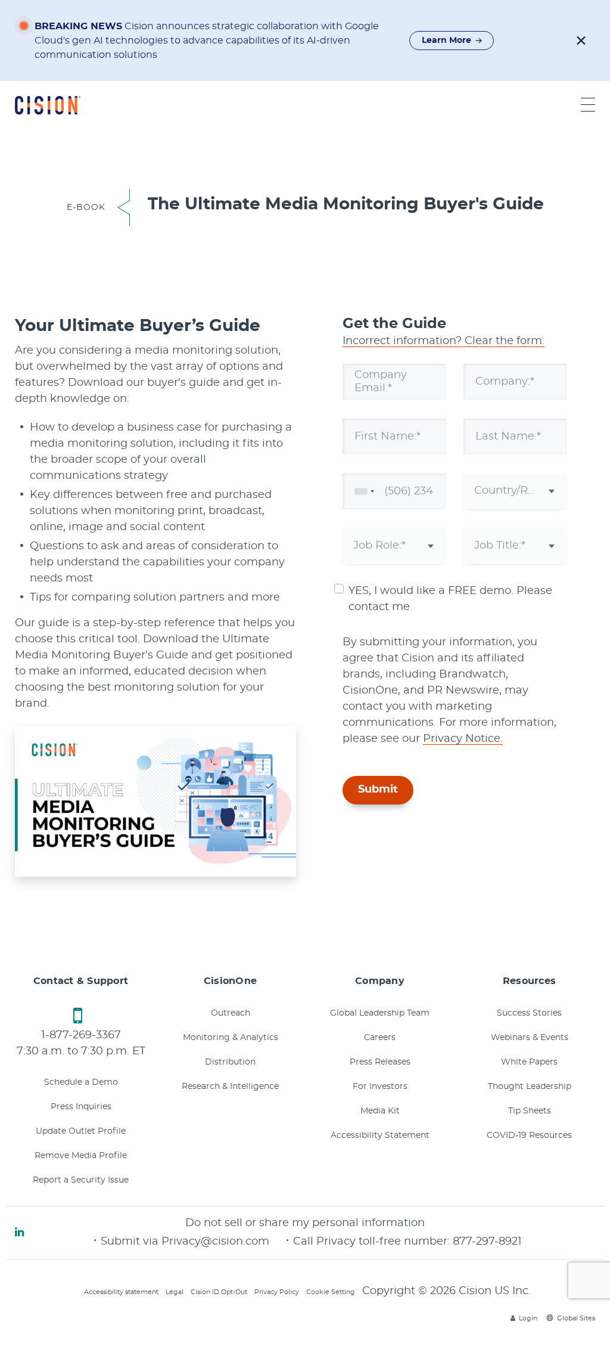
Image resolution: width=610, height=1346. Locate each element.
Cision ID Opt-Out (219, 1292)
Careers (380, 1038)
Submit (378, 789)
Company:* (504, 381)
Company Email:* (380, 381)
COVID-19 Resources (529, 1135)
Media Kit (380, 1111)
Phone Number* (398, 490)
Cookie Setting (330, 1292)
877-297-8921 (487, 1241)
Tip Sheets (529, 1111)
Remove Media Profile (81, 1156)
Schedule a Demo (81, 1082)
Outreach (230, 1013)
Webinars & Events (529, 1038)
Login (528, 1318)
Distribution (230, 1062)
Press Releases (380, 1062)
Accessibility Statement (380, 1135)
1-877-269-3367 (81, 1035)
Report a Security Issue (81, 1180)
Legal (174, 1292)
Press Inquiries (81, 1107)
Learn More (446, 40)
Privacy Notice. (463, 739)
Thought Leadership (529, 1086)
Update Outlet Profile (81, 1131)
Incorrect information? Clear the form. (443, 341)
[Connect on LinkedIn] (19, 1232)
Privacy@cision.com (215, 1241)
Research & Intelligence (230, 1086)
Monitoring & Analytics (230, 1038)
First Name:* (387, 436)
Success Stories (529, 1013)
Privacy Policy (276, 1292)
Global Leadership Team (380, 1013)
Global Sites (576, 1318)
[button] (581, 40)
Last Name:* (508, 436)
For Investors (380, 1086)
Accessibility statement (121, 1292)
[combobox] (362, 491)
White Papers (529, 1062)
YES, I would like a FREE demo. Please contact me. (450, 599)
